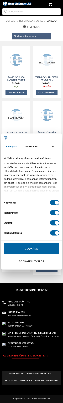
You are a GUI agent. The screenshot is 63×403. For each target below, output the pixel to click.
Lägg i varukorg (46, 92)
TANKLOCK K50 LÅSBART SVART (16, 79)
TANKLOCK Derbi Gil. (16, 132)
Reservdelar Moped (31, 21)
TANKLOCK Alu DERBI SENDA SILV (46, 79)
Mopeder (11, 21)
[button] (50, 4)
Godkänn (31, 248)
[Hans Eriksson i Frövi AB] (17, 3)
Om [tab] (52, 146)
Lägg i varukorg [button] (16, 92)
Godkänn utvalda (32, 261)
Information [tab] (31, 146)
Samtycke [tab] (11, 146)
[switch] (54, 212)
